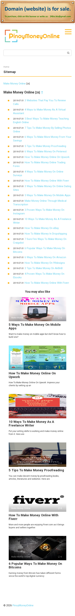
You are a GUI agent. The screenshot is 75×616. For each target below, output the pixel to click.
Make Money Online (14, 83)
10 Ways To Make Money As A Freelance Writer (31, 423)
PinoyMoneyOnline (23, 605)
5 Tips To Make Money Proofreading (45, 146)
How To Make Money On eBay (42, 228)
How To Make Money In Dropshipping (46, 233)
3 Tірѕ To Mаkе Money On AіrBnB (44, 268)
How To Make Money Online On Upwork (47, 157)
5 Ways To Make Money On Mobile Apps (47, 195)
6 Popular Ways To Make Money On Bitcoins (35, 565)
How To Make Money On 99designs (45, 262)
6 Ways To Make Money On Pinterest (46, 151)
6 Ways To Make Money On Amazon (45, 257)
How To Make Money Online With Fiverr (47, 180)
